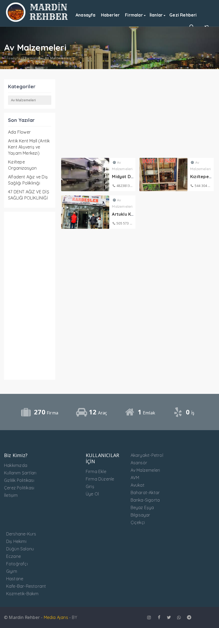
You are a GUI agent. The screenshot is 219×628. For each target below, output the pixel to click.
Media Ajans (56, 617)
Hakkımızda (15, 465)
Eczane (13, 556)
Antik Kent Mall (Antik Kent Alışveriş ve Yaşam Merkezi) (29, 147)
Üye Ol (92, 494)
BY (74, 617)
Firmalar (32, 58)
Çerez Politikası (19, 487)
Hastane (14, 578)
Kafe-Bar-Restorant (26, 586)
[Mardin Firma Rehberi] (37, 20)
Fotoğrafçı (17, 563)
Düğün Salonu (20, 548)
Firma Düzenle (100, 479)
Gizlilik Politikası (19, 480)
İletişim (11, 495)
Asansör (139, 462)
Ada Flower (19, 132)
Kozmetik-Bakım (22, 593)
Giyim (11, 571)
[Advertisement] (29, 296)
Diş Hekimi (16, 541)
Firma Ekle (96, 471)
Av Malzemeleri (145, 470)
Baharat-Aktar (145, 492)
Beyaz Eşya (142, 507)
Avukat (137, 485)
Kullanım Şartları (20, 472)
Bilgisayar (140, 515)
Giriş (90, 486)
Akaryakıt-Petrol (147, 455)
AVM (135, 477)
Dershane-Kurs (21, 534)
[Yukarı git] (209, 618)
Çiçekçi (138, 522)
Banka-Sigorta (145, 500)
